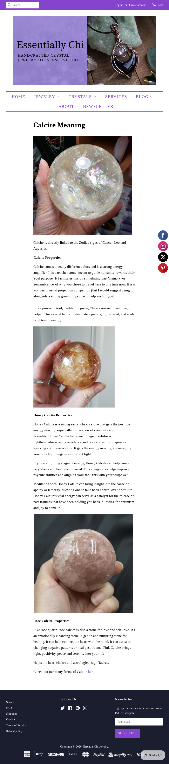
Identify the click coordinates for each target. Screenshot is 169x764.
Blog (143, 96)
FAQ (9, 707)
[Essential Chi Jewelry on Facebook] (70, 708)
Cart (160, 5)
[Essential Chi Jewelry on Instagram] (85, 708)
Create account (137, 5)
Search (10, 702)
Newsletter (98, 106)
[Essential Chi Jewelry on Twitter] (62, 708)
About (66, 106)
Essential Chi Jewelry (95, 746)
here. (91, 672)
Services (116, 96)
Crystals (80, 96)
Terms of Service (16, 725)
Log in (119, 5)
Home (18, 96)
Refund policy (14, 731)
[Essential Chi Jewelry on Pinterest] (77, 708)
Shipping (11, 713)
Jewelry (45, 96)
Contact (10, 719)
